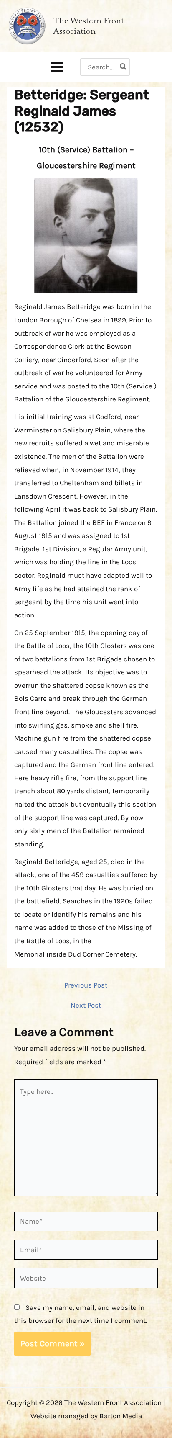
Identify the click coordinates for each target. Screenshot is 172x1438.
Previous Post (85, 985)
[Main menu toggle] (57, 67)
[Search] (123, 67)
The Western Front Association (88, 25)
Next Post (86, 1005)
